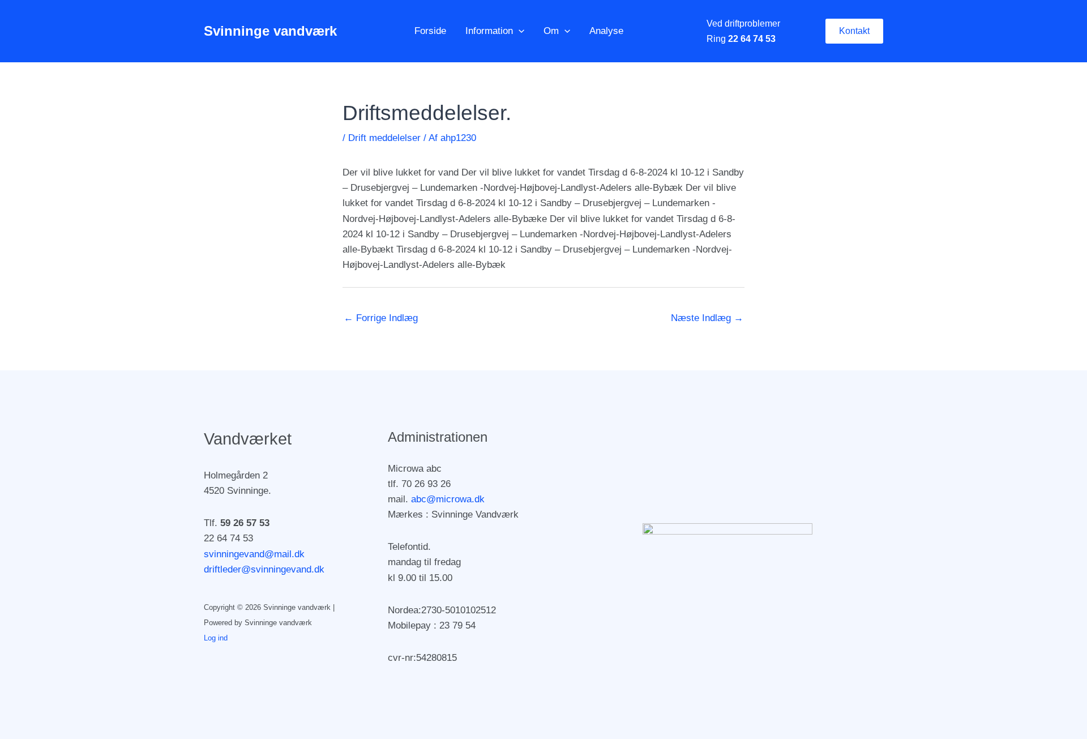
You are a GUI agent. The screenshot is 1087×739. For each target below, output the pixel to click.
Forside (430, 30)
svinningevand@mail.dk (254, 554)
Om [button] (551, 30)
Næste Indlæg (707, 318)
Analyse (606, 30)
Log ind (216, 638)
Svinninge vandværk (270, 31)
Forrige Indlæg (381, 318)
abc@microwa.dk (448, 499)
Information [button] (489, 30)
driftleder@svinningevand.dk (264, 569)
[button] (518, 31)
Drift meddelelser (384, 138)
